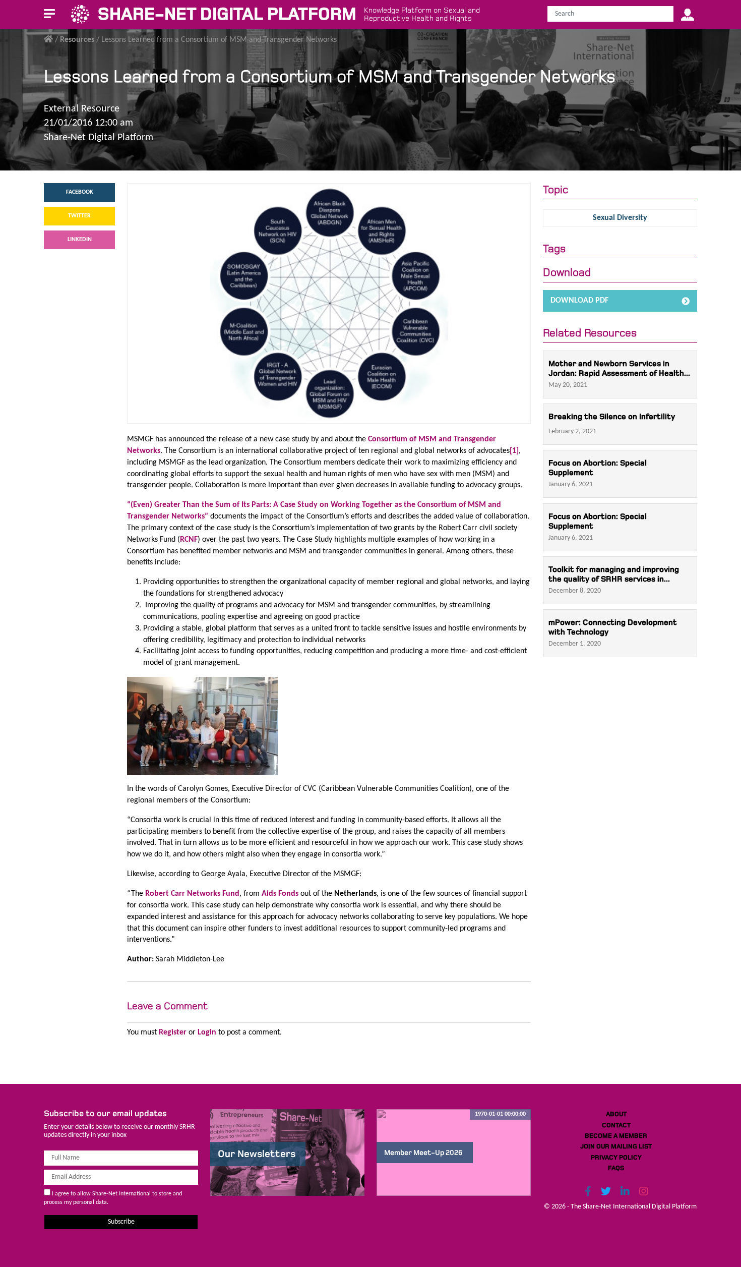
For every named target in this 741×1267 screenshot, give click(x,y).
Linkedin (80, 240)
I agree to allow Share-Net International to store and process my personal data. (113, 1198)
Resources (77, 40)
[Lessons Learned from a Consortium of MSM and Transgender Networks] (329, 303)
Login (207, 1032)
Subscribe (121, 1222)
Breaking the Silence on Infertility (611, 416)
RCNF (189, 540)
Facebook (79, 192)
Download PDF (579, 301)
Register (173, 1032)
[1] (514, 451)
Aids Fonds (280, 894)
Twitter (79, 216)
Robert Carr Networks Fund (192, 894)
